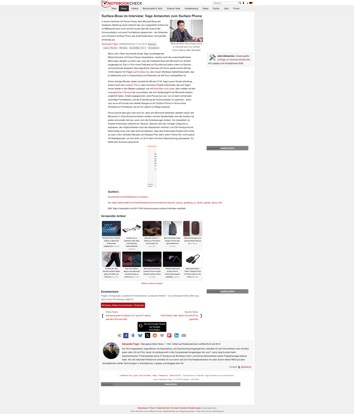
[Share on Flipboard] (169, 335)
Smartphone (153, 47)
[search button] (240, 3)
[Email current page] (183, 335)
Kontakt (174, 407)
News (124, 8)
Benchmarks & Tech (152, 8)
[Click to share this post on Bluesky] (140, 335)
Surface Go (143, 71)
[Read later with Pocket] (162, 335)
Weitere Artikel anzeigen (152, 283)
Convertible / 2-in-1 (137, 47)
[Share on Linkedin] (176, 335)
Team (152, 407)
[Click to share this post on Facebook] (125, 335)
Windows (123, 47)
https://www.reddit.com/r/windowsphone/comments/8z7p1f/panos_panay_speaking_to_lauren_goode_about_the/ (167, 202)
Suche (216, 8)
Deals (205, 8)
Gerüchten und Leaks (164, 88)
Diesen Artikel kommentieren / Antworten (124, 305)
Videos (134, 8)
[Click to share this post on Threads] (133, 335)
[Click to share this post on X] (147, 335)
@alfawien (245, 366)
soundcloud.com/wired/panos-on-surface (128, 196)
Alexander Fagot (110, 43)
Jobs (226, 8)
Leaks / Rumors (110, 47)
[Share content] (119, 335)
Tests (113, 8)
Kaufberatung (191, 8)
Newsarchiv (163, 375)
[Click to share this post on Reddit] (154, 335)
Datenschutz (163, 407)
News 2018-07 (175, 375)
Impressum (142, 407)
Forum (236, 8)
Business (152, 44)
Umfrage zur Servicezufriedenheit (233, 59)
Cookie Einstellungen (190, 407)
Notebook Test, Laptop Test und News (136, 375)
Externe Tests (173, 8)
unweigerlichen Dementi (120, 92)
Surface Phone (133, 85)
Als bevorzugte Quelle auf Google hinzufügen (155, 326)
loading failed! (213, 148)
